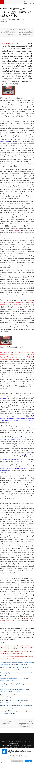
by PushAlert (4, 763)
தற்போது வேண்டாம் (17, 761)
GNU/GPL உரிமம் (9, 745)
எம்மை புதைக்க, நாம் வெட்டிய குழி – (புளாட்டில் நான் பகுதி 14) (15, 11)
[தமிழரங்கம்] (8, 2)
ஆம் (29, 761)
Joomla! (3, 745)
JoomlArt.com (15, 743)
